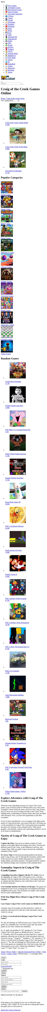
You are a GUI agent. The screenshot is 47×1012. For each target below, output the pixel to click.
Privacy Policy (11, 952)
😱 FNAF (8, 51)
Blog (15, 954)
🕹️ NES (8, 43)
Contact (9, 954)
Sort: (2, 100)
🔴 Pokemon (9, 26)
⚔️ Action (8, 66)
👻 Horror (9, 60)
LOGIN (4, 971)
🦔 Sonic (8, 28)
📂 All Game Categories (13, 14)
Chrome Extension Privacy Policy (29, 952)
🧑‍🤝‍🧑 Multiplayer (10, 56)
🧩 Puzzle (8, 45)
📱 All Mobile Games (13, 8)
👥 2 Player (9, 16)
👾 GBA (8, 35)
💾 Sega (8, 33)
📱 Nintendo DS (11, 37)
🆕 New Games (11, 6)
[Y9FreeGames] (8, 79)
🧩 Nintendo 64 (11, 39)
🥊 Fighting (9, 49)
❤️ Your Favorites (11, 12)
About (3, 952)
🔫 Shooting (9, 70)
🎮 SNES (8, 41)
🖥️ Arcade (9, 20)
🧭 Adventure (10, 22)
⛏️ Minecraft (10, 68)
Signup (4, 986)
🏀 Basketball (10, 64)
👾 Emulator (9, 24)
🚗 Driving (9, 47)
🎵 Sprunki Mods (11, 53)
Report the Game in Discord (10, 1010)
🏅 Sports (8, 72)
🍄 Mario (8, 31)
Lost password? (6, 966)
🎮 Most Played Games (13, 10)
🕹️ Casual (9, 18)
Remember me (8, 968)
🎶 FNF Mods (10, 58)
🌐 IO (7, 62)
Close (3, 958)
